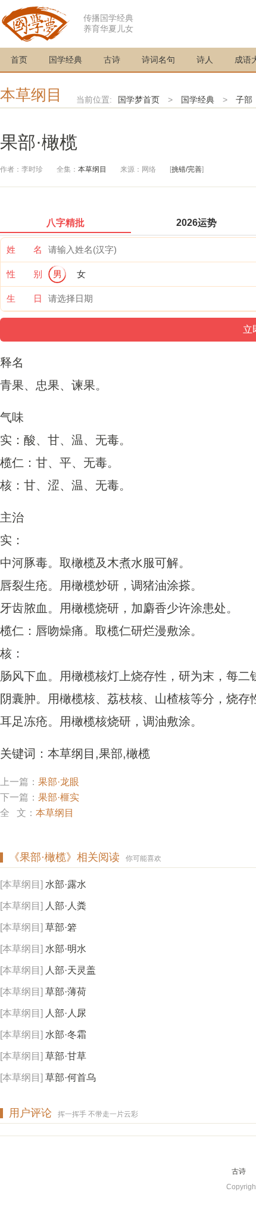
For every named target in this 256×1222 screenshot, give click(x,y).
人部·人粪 (65, 906)
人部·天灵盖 (70, 970)
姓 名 (24, 249)
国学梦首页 (139, 99)
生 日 (24, 298)
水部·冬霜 (65, 1034)
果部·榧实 (58, 797)
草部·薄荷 (65, 992)
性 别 (24, 274)
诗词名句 (158, 59)
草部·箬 (61, 927)
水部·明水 (65, 949)
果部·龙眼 (58, 782)
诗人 (204, 59)
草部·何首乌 (70, 1077)
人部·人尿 (65, 1013)
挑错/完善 (186, 169)
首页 (19, 59)
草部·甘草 (65, 1056)
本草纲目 (31, 95)
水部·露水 (65, 884)
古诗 (112, 59)
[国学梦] (35, 23)
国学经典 (65, 59)
